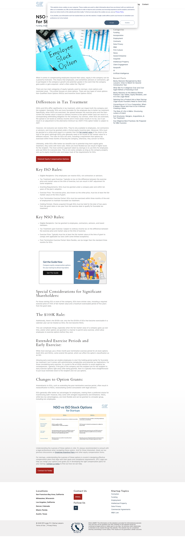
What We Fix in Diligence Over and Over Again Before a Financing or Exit (128, 89)
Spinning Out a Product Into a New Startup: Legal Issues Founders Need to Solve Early (130, 100)
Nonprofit (117, 68)
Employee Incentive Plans (65, 452)
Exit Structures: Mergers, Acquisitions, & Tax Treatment (128, 117)
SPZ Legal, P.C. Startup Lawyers (52, 523)
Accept (112, 22)
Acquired (116, 59)
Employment (118, 38)
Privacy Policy (120, 12)
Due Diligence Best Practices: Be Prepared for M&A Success (129, 122)
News (115, 53)
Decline (127, 22)
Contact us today (53, 464)
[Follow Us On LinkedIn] (76, 508)
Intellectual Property (121, 62)
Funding (39, 26)
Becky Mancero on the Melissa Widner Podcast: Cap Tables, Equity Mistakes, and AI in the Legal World (129, 95)
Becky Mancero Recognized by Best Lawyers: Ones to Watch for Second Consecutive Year (127, 83)
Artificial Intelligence (121, 73)
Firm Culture (118, 50)
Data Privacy (118, 44)
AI (114, 70)
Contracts (117, 41)
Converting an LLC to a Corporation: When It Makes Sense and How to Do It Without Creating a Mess (129, 106)
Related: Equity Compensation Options (53, 159)
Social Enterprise (119, 56)
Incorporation (118, 35)
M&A (115, 47)
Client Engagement (120, 65)
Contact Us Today (45, 471)
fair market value (86, 132)
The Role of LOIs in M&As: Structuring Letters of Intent (127, 112)
